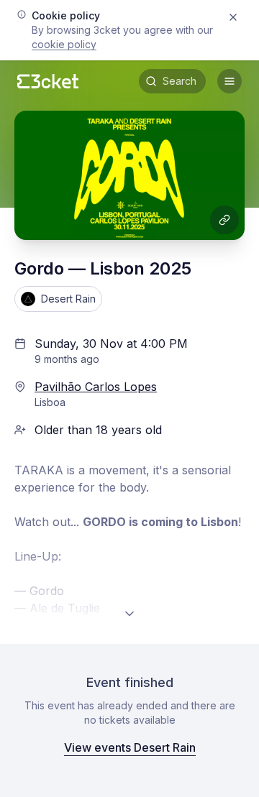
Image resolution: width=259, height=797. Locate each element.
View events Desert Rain (130, 747)
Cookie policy (64, 44)
